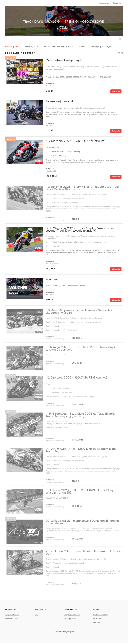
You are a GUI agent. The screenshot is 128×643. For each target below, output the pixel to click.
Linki (36, 615)
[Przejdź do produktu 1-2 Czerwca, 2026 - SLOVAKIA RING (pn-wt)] (24, 388)
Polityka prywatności (72, 615)
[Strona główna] (64, 21)
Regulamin (97, 622)
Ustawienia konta (11, 619)
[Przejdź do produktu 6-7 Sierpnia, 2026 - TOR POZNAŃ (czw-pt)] (24, 152)
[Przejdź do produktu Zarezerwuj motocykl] (24, 112)
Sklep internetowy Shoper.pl (64, 632)
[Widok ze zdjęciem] (119, 52)
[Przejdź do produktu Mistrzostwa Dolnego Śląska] (24, 71)
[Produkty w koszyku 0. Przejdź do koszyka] (120, 38)
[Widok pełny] (122, 52)
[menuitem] (15, 47)
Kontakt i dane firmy (100, 615)
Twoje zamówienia (12, 615)
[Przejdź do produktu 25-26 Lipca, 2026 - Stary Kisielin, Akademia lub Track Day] (24, 562)
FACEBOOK (97, 619)
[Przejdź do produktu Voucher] (24, 288)
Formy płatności (70, 619)
